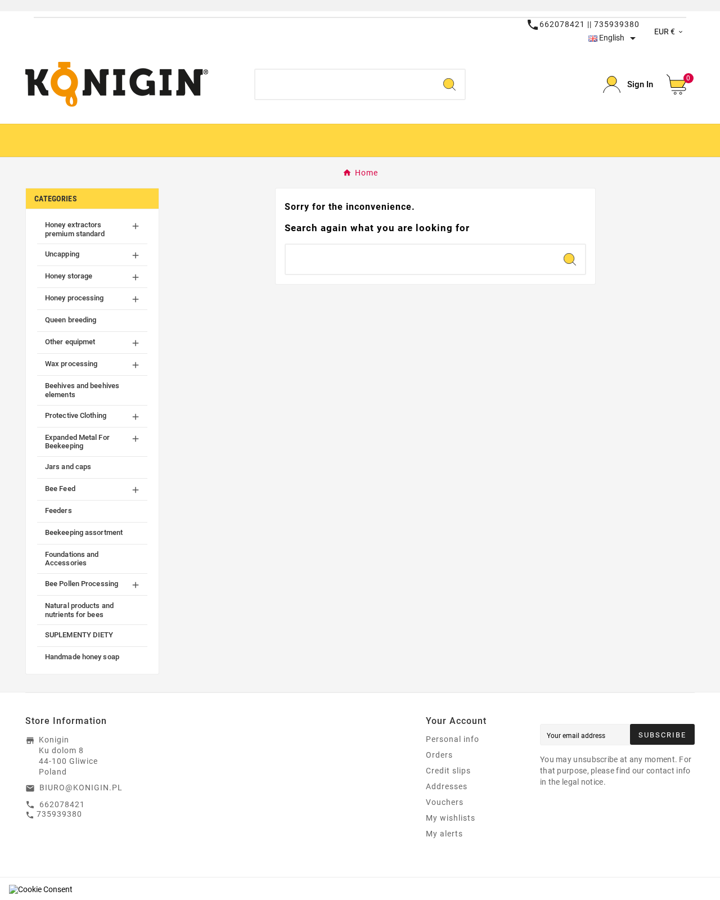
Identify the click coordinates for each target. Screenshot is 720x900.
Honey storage (68, 276)
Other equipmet (70, 342)
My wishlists (450, 817)
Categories (55, 198)
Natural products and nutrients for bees (79, 610)
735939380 (59, 813)
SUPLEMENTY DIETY (79, 635)
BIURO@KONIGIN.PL (81, 787)
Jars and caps (68, 466)
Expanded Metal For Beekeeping (77, 442)
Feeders (58, 510)
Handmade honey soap (82, 656)
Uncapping (62, 254)
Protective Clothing (75, 415)
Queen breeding (70, 320)
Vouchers (445, 802)
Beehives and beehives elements (82, 390)
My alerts (444, 833)
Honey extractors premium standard (75, 229)
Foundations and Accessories (72, 559)
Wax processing (71, 363)
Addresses (446, 786)
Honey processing (74, 298)
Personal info (452, 739)
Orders (439, 754)
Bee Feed (60, 488)
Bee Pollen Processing (81, 583)
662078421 (62, 804)
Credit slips (448, 770)
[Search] (449, 84)
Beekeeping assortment (84, 532)
